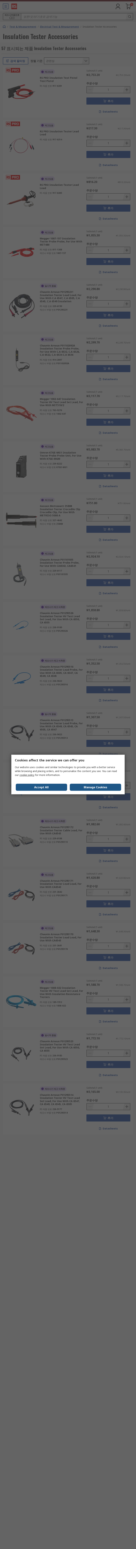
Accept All (41, 787)
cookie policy (26, 775)
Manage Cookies (95, 787)
